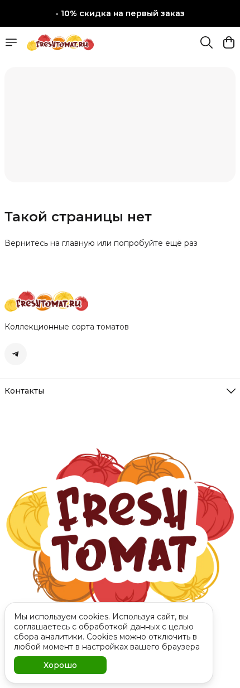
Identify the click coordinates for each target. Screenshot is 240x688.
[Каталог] (11, 42)
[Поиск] (206, 42)
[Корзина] (229, 42)
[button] (15, 354)
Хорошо (60, 665)
